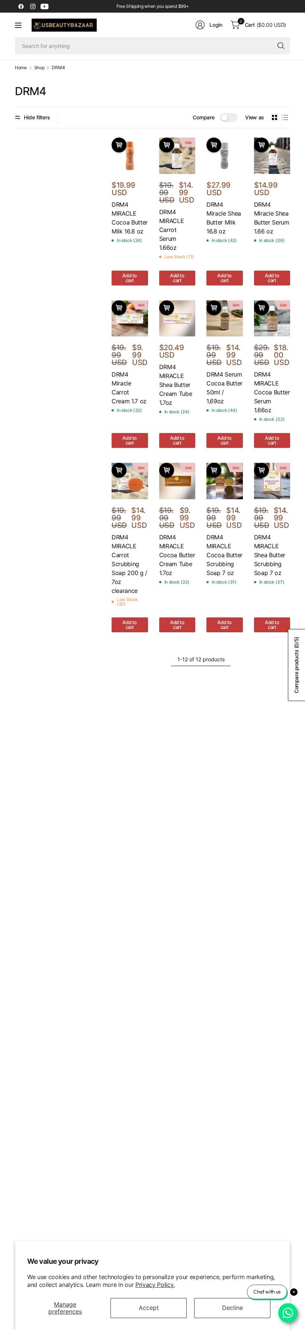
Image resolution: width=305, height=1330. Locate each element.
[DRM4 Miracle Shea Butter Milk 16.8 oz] (224, 156)
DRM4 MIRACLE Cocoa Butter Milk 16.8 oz (130, 218)
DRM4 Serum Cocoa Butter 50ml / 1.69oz (224, 388)
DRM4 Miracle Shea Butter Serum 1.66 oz (271, 218)
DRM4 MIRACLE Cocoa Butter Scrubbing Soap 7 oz (224, 555)
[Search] (281, 45)
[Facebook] (21, 6)
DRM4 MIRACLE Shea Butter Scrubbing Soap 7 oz (269, 555)
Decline (232, 1307)
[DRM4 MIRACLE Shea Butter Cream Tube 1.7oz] (177, 318)
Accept (149, 1307)
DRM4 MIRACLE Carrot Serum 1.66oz (171, 229)
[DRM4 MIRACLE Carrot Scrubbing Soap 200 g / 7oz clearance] (130, 481)
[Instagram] (33, 6)
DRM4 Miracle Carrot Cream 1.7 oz (129, 388)
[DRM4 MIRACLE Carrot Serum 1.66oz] (177, 156)
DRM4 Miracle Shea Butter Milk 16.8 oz (223, 218)
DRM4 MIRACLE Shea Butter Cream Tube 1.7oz (175, 384)
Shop (39, 67)
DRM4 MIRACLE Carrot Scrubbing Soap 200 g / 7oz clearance (129, 563)
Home (21, 67)
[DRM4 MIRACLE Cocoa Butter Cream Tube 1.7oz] (177, 481)
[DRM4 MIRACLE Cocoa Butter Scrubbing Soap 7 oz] (224, 481)
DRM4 (58, 67)
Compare (203, 117)
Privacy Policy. (154, 1284)
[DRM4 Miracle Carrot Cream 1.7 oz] (130, 318)
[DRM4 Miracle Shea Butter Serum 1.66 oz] (272, 156)
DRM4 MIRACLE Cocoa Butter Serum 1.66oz (272, 392)
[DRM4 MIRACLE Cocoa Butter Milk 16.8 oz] (130, 156)
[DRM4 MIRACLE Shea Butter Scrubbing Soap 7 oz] (272, 481)
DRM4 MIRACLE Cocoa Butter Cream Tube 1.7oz (177, 555)
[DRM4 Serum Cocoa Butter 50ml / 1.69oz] (224, 318)
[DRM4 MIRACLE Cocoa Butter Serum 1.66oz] (272, 318)
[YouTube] (45, 6)
